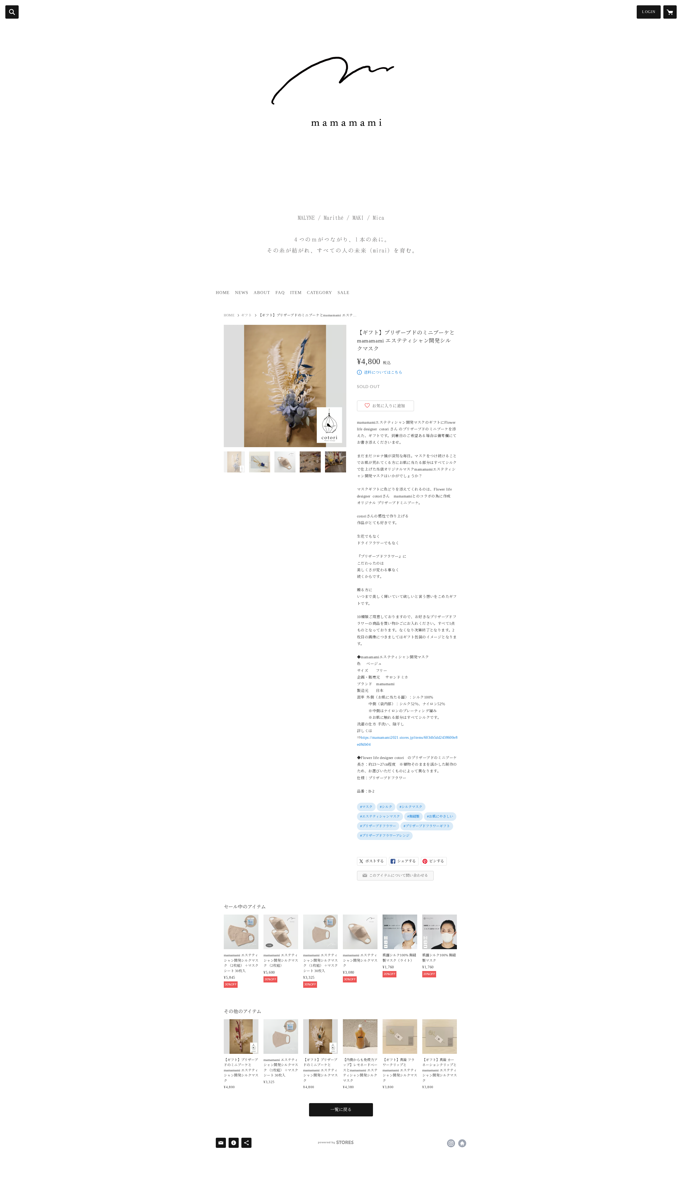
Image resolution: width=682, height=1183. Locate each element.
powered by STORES (336, 1142)
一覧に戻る (341, 1109)
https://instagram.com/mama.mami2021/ (451, 1143)
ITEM (296, 292)
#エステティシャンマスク (380, 816)
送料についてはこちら (383, 372)
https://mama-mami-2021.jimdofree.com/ (462, 1143)
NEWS (241, 292)
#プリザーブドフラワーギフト (427, 826)
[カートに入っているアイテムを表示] (670, 12)
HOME (223, 292)
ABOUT (262, 292)
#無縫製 (413, 816)
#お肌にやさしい (440, 816)
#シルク (386, 807)
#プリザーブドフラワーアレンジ (384, 836)
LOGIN (648, 12)
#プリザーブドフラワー (378, 826)
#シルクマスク (411, 807)
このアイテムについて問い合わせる (398, 876)
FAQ (280, 292)
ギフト (246, 315)
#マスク (366, 807)
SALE (344, 292)
